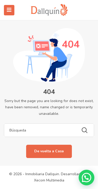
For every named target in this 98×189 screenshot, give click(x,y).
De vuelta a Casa (49, 151)
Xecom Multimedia (49, 180)
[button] (86, 177)
